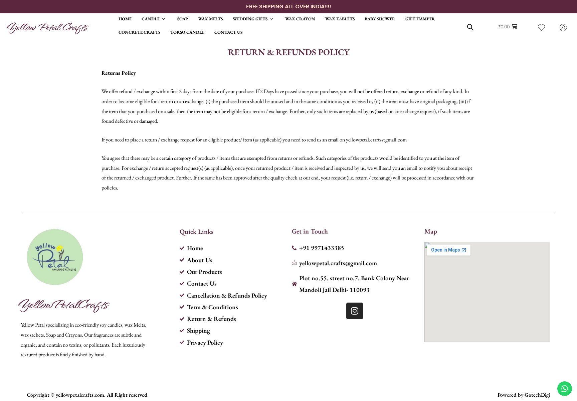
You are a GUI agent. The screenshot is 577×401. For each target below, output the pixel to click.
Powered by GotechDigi (524, 394)
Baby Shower (380, 19)
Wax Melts (210, 19)
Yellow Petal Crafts (47, 26)
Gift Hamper (420, 19)
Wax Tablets (340, 19)
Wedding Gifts (250, 19)
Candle (151, 19)
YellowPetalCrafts (63, 304)
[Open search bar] (470, 27)
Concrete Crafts (139, 32)
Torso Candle (187, 32)
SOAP (182, 19)
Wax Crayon (300, 19)
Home (125, 19)
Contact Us (228, 32)
